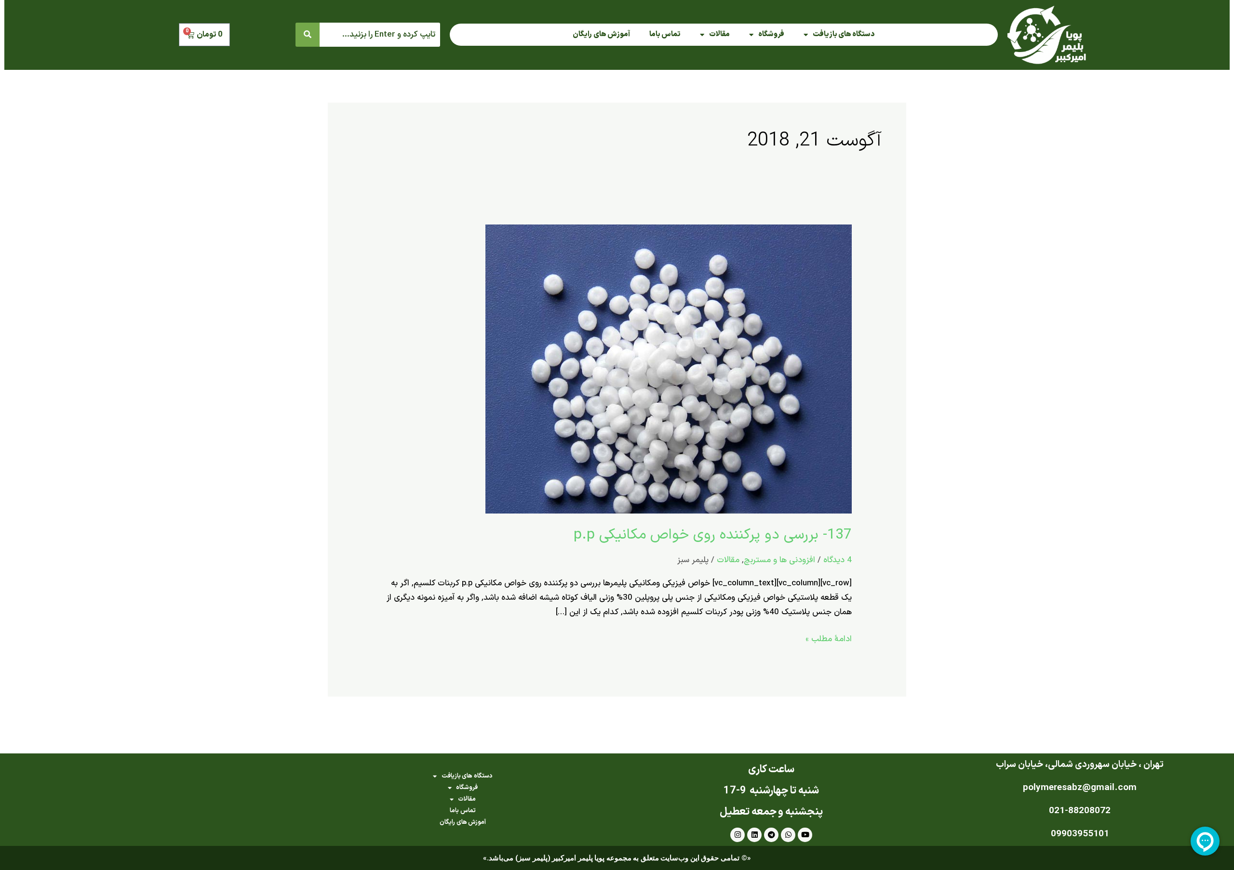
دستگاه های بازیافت (843, 34)
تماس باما (665, 34)
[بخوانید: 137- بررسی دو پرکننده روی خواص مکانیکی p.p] (668, 368)
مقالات (719, 34)
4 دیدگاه (837, 560)
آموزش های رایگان (601, 34)
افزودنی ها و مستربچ (779, 560)
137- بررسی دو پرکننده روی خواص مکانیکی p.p (713, 535)
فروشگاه (771, 34)
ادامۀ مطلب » (828, 639)
